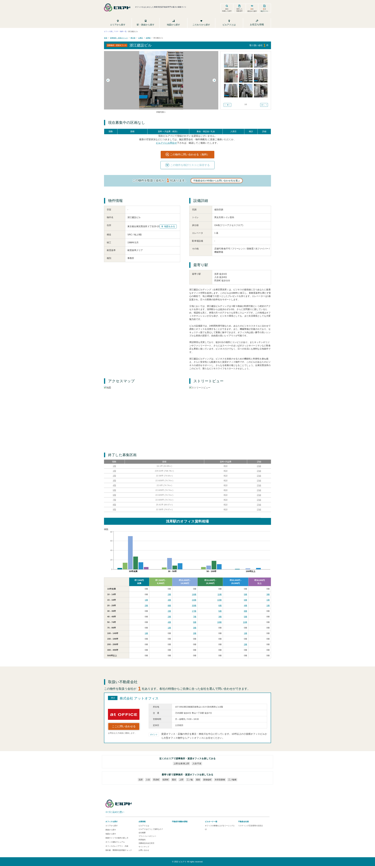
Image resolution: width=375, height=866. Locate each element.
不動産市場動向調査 (180, 822)
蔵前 (198, 779)
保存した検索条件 (239, 10)
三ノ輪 (190, 779)
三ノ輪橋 (232, 779)
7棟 (194, 616)
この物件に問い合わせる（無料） (189, 154)
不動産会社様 (243, 822)
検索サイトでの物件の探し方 (116, 838)
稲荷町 (166, 779)
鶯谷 (174, 779)
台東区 (140, 38)
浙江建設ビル (158, 38)
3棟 (268, 594)
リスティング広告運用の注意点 (250, 826)
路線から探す (110, 830)
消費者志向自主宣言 (146, 843)
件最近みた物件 (252, 10)
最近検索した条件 (227, 10)
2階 (114, 476)
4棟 (169, 600)
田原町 (156, 779)
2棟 (169, 594)
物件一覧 (123, 31)
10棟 (219, 600)
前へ (228, 105)
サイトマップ (144, 847)
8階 (114, 504)
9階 (114, 509)
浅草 (141, 779)
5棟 (245, 594)
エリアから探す (111, 826)
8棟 (169, 605)
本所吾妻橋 (220, 779)
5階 (114, 490)
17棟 (194, 611)
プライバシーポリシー (147, 836)
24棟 (194, 600)
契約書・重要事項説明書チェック (118, 850)
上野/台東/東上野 (181, 763)
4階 (114, 485)
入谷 (148, 779)
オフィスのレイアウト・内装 (116, 846)
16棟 (194, 594)
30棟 (194, 605)
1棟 (146, 600)
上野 (181, 779)
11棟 (220, 594)
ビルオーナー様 (211, 822)
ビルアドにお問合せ (166, 143)
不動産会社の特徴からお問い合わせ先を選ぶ (216, 180)
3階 (114, 480)
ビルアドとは (144, 826)
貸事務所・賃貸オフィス (119, 38)
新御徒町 (207, 779)
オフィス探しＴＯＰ (111, 31)
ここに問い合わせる (124, 726)
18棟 (219, 622)
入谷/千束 (196, 763)
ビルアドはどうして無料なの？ (151, 829)
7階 (114, 500)
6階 (114, 495)
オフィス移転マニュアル (115, 842)
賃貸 (105, 38)
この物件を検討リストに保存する (190, 165)
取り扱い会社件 (259, 45)
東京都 (133, 38)
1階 (114, 466)
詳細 (259, 466)
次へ (263, 105)
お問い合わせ (144, 850)
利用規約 (142, 840)
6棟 (245, 600)
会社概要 (142, 833)
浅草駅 (148, 38)
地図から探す (110, 834)
